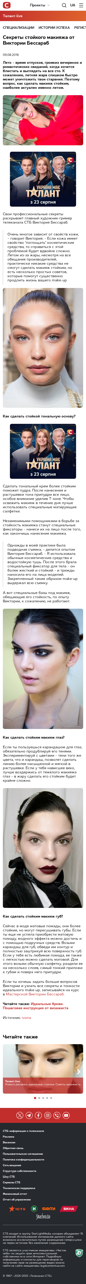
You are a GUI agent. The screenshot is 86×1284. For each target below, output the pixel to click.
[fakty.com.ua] (48, 1209)
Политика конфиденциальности (23, 1159)
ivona (26, 1018)
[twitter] (19, 1115)
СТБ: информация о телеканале (23, 1131)
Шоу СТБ (9, 1176)
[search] (64, 5)
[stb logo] (7, 5)
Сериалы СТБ (11, 1182)
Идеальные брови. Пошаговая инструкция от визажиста (35, 1006)
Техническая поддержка (19, 1188)
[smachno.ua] (43, 1216)
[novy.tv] (34, 1209)
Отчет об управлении (17, 1199)
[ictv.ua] (17, 1209)
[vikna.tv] (69, 1209)
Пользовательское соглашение (23, 1153)
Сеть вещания (12, 1165)
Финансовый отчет (15, 1193)
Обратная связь (13, 1148)
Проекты (37, 5)
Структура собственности (19, 1171)
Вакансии (9, 1142)
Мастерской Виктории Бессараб (35, 994)
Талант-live (12, 16)
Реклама (8, 1136)
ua (72, 5)
